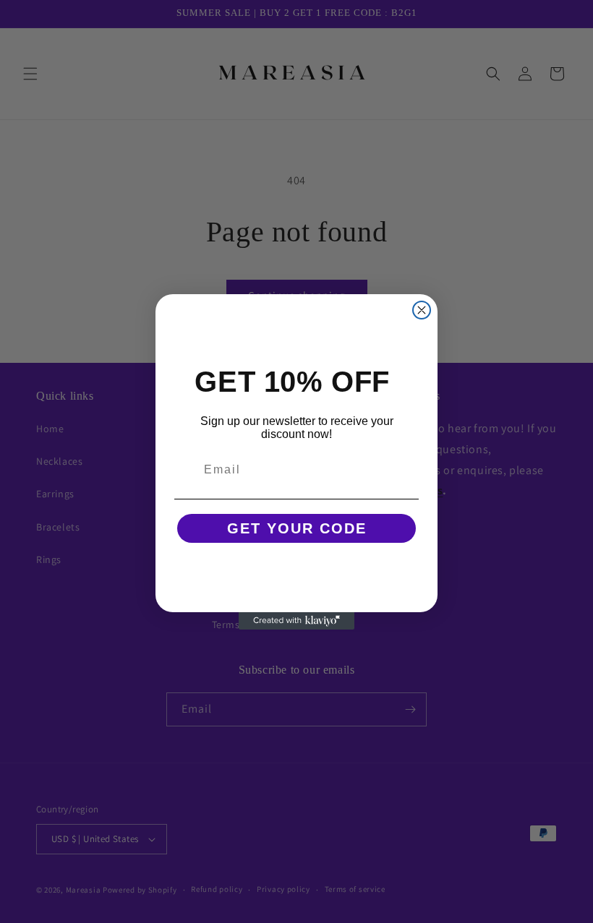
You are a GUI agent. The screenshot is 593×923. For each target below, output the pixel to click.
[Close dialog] (421, 310)
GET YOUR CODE (297, 528)
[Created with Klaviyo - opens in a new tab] (296, 621)
